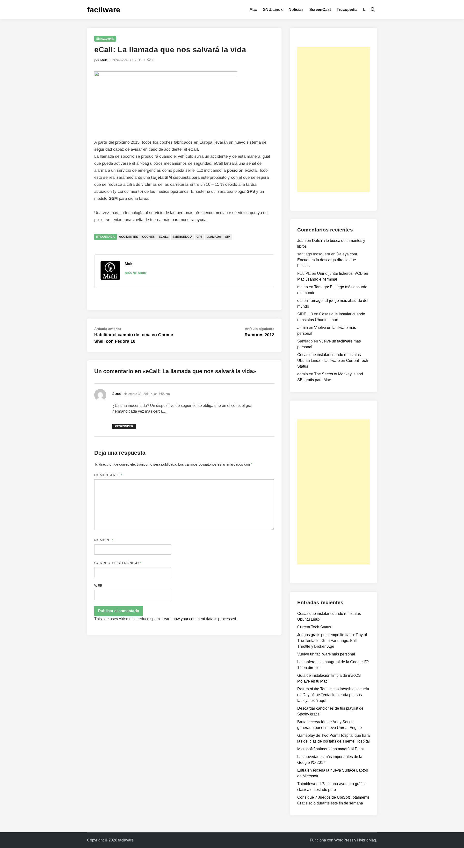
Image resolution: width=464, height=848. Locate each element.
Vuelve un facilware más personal (326, 654)
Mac (253, 9)
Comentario (108, 475)
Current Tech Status (314, 627)
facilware (103, 9)
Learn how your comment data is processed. (199, 619)
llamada (214, 236)
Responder (124, 426)
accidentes (128, 236)
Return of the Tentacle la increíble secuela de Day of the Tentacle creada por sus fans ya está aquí (333, 695)
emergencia (182, 236)
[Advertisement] (333, 119)
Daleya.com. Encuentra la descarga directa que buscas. (327, 260)
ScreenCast (320, 9)
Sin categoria (105, 38)
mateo (302, 287)
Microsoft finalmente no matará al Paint (330, 749)
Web (98, 586)
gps (199, 236)
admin (302, 328)
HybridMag (366, 840)
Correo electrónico (118, 563)
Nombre (103, 540)
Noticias (296, 9)
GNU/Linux (273, 9)
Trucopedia (347, 9)
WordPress (343, 840)
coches (148, 236)
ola (300, 300)
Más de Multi (135, 273)
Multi (104, 60)
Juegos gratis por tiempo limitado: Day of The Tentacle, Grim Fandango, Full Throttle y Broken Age (332, 640)
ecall (163, 236)
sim (227, 236)
